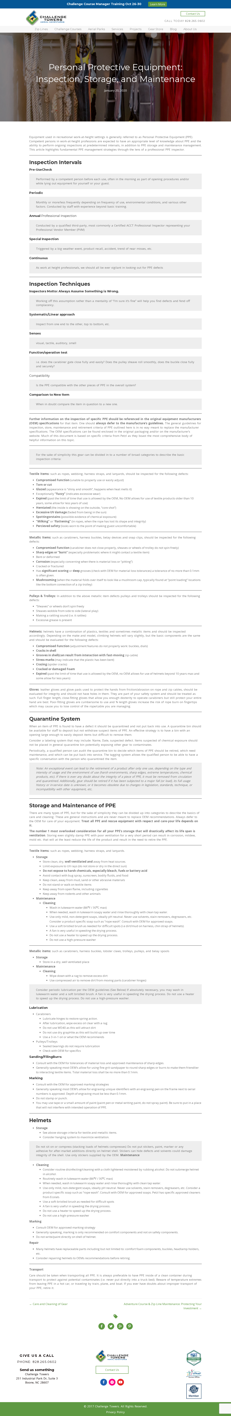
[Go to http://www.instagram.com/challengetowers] (112, 1382)
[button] (193, 13)
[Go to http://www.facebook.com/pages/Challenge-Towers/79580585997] (103, 1382)
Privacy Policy (115, 1412)
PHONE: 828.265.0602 (37, 1362)
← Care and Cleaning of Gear (48, 1304)
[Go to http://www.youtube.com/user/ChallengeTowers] (120, 1382)
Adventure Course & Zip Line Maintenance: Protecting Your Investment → (163, 1306)
